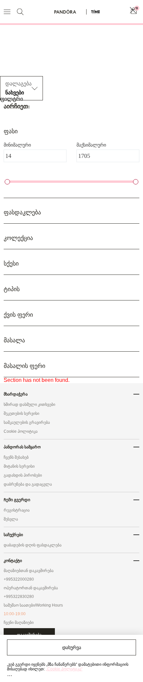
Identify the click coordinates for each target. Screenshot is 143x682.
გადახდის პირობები (23, 475)
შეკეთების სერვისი (21, 413)
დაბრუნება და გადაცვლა (28, 484)
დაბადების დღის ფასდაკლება (33, 545)
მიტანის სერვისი (19, 466)
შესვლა (11, 519)
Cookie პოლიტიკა (21, 431)
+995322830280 (19, 596)
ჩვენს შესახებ (16, 457)
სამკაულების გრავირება (27, 422)
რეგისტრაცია (17, 510)
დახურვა (71, 647)
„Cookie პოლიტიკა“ (64, 669)
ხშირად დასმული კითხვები (29, 404)
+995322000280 (19, 579)
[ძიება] (20, 11)
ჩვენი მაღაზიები (19, 622)
